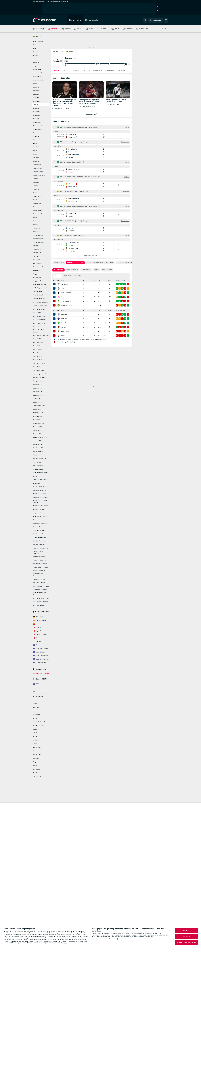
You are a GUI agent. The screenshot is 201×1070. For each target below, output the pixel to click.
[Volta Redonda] (58, 292)
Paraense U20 (37, 444)
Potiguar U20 (37, 462)
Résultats (86, 70)
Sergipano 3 (37, 281)
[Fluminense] (58, 284)
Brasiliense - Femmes (40, 523)
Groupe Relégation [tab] (125, 263)
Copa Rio (36, 353)
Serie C (35, 48)
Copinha (35, 476)
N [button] (90, 280)
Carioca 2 (36, 108)
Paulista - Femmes (39, 571)
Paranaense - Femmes (40, 567)
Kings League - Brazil (40, 480)
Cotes (65, 70)
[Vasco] (58, 288)
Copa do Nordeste (39, 370)
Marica (63, 335)
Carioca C (36, 119)
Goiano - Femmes (39, 544)
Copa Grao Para (38, 342)
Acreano (35, 55)
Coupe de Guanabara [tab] (75, 263)
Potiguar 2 (36, 260)
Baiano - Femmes (38, 520)
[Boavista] (58, 323)
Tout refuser (186, 936)
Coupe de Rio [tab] (59, 263)
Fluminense (64, 284)
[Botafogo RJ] (58, 314)
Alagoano (36, 62)
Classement (110, 70)
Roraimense (37, 270)
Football (59, 51)
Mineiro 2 (36, 182)
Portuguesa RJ (66, 301)
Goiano (35, 154)
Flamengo (64, 327)
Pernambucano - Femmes (38, 575)
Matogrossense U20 (39, 437)
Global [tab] (57, 276)
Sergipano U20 (38, 469)
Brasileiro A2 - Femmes (40, 494)
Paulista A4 (36, 228)
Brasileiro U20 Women (40, 506)
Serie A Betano (38, 41)
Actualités (75, 70)
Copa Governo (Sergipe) (41, 335)
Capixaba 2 (36, 101)
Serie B (35, 45)
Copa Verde (37, 367)
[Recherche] (145, 20)
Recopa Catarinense (39, 377)
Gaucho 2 (36, 147)
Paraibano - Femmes (40, 563)
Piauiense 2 (37, 249)
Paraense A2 (37, 193)
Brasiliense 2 (37, 94)
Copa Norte (36, 346)
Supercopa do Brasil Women (40, 501)
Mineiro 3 (36, 186)
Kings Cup (36, 483)
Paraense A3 (37, 196)
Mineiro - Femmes (39, 556)
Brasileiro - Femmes (39, 490)
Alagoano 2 (36, 66)
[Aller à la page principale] (46, 20)
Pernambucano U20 (39, 458)
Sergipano (36, 274)
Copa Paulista (37, 349)
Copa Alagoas (37, 313)
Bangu (63, 297)
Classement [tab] (58, 270)
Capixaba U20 (37, 416)
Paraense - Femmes (39, 560)
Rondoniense (37, 263)
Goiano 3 (36, 161)
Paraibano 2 (37, 203)
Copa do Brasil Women (41, 598)
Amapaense (37, 69)
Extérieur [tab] (78, 276)
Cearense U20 (37, 427)
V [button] (87, 280)
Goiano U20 (37, 434)
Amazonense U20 (38, 406)
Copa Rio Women (39, 605)
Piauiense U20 (37, 253)
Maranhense (37, 165)
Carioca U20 (37, 420)
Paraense (36, 189)
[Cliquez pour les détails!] (91, 135)
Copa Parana (37, 339)
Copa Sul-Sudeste (39, 363)
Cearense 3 (36, 140)
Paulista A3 (36, 224)
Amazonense (37, 76)
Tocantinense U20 (39, 298)
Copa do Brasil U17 (39, 309)
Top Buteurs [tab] (107, 270)
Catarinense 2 (37, 126)
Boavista (64, 323)
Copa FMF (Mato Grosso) (38, 331)
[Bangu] (58, 297)
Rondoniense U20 (39, 466)
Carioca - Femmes (39, 527)
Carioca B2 (36, 115)
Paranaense (37, 207)
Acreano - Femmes (39, 509)
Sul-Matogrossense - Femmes (40, 594)
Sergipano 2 (37, 277)
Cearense (36, 133)
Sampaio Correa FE (67, 305)
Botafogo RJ (65, 314)
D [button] (94, 280)
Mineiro (35, 179)
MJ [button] (83, 280)
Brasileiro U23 (37, 384)
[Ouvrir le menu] (166, 20)
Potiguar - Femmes (39, 583)
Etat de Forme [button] (120, 280)
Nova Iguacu (65, 331)
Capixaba (36, 98)
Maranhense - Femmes (40, 548)
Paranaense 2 (37, 210)
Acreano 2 (36, 59)
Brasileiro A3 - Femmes (40, 497)
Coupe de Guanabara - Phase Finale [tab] (100, 263)
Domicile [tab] (67, 276)
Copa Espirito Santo (39, 320)
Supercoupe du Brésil (40, 374)
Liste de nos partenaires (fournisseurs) (105, 939)
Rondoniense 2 (38, 267)
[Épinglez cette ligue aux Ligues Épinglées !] (75, 58)
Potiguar (36, 256)
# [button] (53, 280)
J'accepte (186, 930)
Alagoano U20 (37, 402)
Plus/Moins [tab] (86, 270)
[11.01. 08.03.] (97, 64)
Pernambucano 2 (38, 239)
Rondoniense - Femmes (41, 586)
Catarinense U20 (38, 423)
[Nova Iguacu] (58, 331)
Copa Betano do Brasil (40, 302)
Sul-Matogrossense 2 (40, 288)
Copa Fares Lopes (39, 323)
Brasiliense (36, 91)
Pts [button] (109, 280)
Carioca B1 (36, 112)
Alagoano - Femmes (39, 513)
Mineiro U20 (37, 441)
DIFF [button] (105, 280)
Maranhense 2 (37, 168)
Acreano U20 (37, 399)
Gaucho (35, 143)
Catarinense (37, 122)
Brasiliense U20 (38, 413)
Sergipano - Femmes (40, 590)
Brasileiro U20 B (38, 391)
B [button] (99, 280)
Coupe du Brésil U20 (39, 306)
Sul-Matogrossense (39, 284)
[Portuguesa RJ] (58, 301)
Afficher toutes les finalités (186, 942)
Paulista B (36, 231)
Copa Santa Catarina (39, 360)
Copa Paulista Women (40, 602)
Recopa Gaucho (38, 381)
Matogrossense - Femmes (38, 552)
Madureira (64, 319)
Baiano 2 (36, 87)
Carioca (35, 105)
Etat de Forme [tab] (72, 270)
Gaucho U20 (37, 430)
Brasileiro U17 (37, 395)
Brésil (71, 51)
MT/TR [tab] (96, 270)
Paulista (35, 217)
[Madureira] (58, 318)
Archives (121, 70)
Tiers (65, 943)
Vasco (63, 288)
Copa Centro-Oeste (39, 316)
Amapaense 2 (37, 73)
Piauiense (36, 246)
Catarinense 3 (37, 129)
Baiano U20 (36, 409)
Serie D (35, 52)
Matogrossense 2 (39, 175)
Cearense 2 (36, 136)
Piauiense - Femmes (39, 579)
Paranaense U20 (38, 451)
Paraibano (36, 200)
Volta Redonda (66, 293)
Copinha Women (38, 487)
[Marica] (58, 335)
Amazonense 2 (38, 80)
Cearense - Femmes (39, 537)
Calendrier (97, 70)
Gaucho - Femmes (39, 541)
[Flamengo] (58, 327)
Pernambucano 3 (38, 242)
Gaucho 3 (36, 150)
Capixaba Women (39, 530)
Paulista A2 (36, 221)
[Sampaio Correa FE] (58, 305)
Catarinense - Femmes (40, 534)
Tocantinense (37, 291)
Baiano (35, 83)
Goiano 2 (36, 157)
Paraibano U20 (38, 448)
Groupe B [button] (60, 310)
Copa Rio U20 (37, 356)
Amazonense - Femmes (40, 516)
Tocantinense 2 (38, 295)
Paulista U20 (37, 455)
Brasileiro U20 (37, 388)
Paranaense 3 (37, 214)
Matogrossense (38, 172)
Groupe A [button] (60, 280)
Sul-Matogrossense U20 (41, 473)
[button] (129, 64)
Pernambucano (38, 235)
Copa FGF (36, 327)
